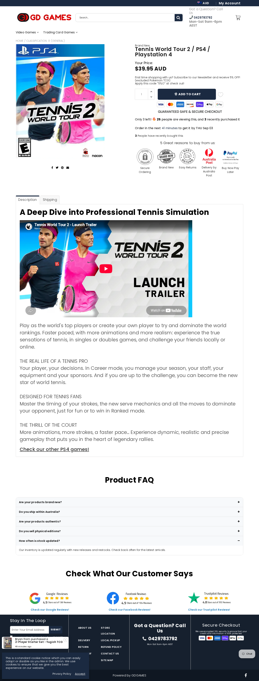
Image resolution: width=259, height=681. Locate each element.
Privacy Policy (62, 673)
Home (20, 41)
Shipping (50, 199)
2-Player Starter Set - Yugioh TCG (39, 642)
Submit (56, 629)
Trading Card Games (59, 32)
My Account (229, 3)
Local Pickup (110, 640)
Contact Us (110, 653)
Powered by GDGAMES (129, 675)
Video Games (26, 32)
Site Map (107, 660)
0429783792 (202, 18)
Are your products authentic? (40, 521)
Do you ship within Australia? (39, 512)
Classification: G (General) (45, 41)
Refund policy (111, 647)
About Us (85, 628)
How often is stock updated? (39, 541)
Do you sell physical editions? (40, 531)
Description (27, 199)
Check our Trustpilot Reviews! (209, 610)
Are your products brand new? (40, 502)
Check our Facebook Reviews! (130, 610)
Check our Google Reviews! (50, 610)
